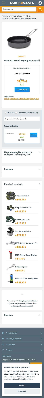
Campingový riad (7, 18)
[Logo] (22, 73)
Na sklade (11, 113)
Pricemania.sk (6, 16)
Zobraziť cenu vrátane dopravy (28, 113)
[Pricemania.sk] (22, 3)
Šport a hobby (17, 16)
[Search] (40, 9)
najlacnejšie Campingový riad (22, 306)
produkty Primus (26, 303)
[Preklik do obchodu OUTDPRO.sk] (9, 134)
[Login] (40, 3)
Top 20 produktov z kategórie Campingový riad (21, 99)
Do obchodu (22, 90)
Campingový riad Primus (28, 301)
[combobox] (22, 118)
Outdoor (27, 16)
